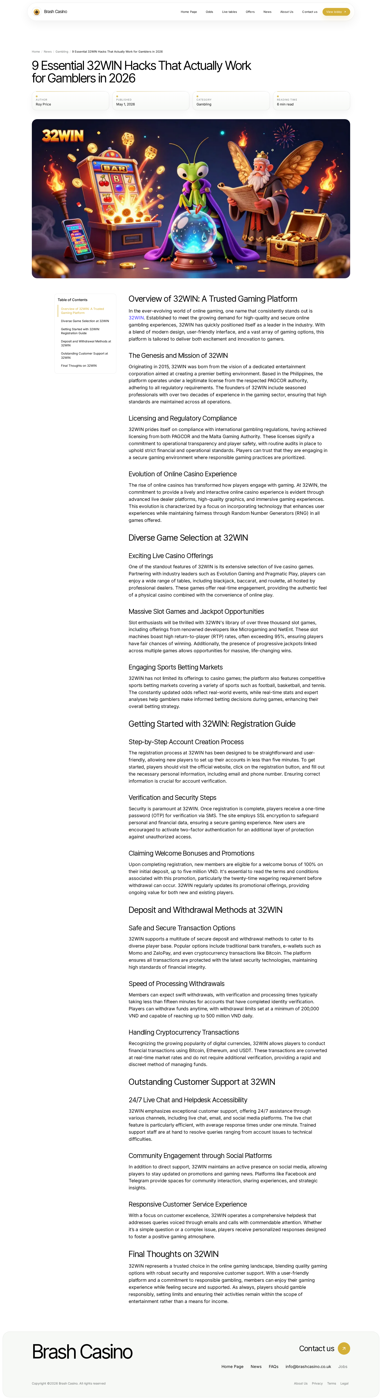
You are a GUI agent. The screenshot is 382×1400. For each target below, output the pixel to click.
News (48, 51)
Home (36, 51)
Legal (344, 1383)
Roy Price (43, 104)
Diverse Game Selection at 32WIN (85, 321)
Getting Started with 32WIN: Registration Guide (80, 331)
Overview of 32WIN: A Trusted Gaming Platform (82, 311)
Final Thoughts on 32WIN (79, 365)
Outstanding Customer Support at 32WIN (84, 355)
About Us (301, 1383)
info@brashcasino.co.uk (308, 1366)
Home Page (233, 1366)
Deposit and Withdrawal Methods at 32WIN (86, 343)
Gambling (61, 51)
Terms (331, 1383)
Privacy (317, 1383)
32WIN (136, 317)
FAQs (274, 1366)
